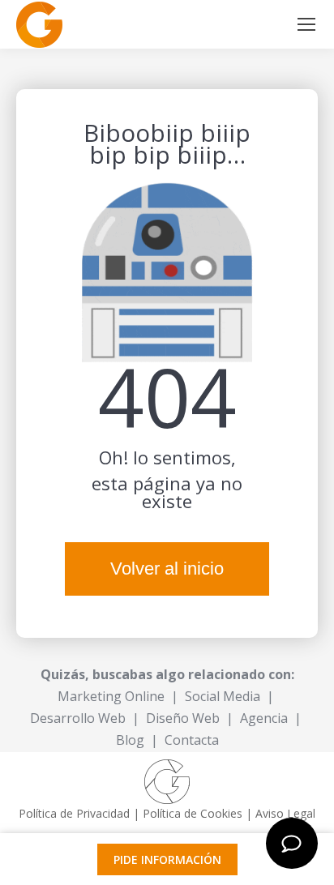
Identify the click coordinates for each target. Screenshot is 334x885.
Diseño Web (183, 718)
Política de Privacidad (74, 813)
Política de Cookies (192, 813)
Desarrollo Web (78, 718)
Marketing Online (111, 696)
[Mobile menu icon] (306, 24)
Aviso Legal (285, 813)
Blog (130, 740)
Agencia (264, 718)
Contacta (192, 740)
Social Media (222, 696)
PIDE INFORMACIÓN (167, 859)
